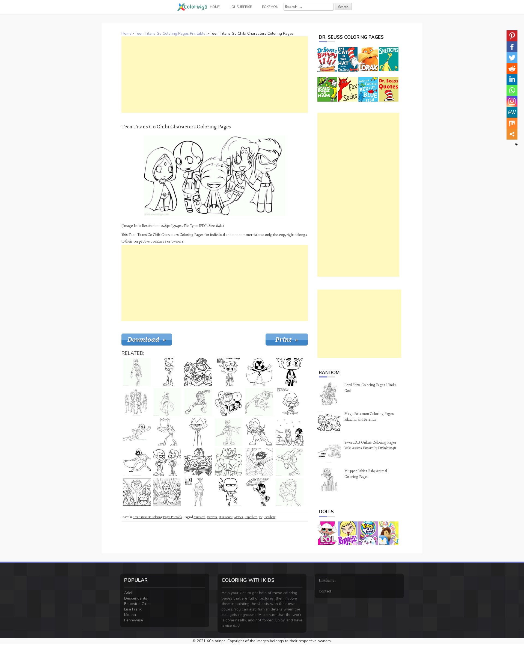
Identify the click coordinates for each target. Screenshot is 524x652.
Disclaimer (327, 580)
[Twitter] (512, 57)
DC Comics (226, 517)
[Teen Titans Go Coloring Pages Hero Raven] (137, 462)
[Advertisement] (214, 74)
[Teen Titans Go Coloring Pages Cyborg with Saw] (228, 402)
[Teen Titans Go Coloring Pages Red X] (259, 432)
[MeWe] (512, 112)
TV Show (269, 517)
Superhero (251, 517)
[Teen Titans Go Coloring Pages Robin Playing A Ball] (259, 492)
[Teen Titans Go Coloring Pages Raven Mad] (259, 372)
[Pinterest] (512, 35)
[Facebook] (512, 46)
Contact (325, 591)
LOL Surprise (241, 7)
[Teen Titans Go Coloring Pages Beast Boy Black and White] (290, 372)
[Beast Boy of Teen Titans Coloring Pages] (228, 372)
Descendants (135, 598)
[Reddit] (512, 68)
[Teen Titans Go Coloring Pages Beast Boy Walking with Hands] (290, 462)
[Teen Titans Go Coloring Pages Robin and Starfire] (290, 432)
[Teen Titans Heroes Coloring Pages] (137, 402)
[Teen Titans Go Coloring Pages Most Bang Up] (198, 372)
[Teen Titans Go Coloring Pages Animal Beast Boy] (259, 402)
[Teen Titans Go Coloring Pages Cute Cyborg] (228, 462)
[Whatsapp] (512, 90)
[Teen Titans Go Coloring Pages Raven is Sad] (198, 432)
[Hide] (516, 144)
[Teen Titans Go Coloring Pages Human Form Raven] (167, 402)
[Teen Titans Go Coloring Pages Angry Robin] (259, 462)
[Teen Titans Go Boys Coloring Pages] (167, 462)
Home (126, 33)
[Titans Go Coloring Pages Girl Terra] (290, 492)
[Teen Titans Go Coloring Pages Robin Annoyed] (228, 492)
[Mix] (512, 123)
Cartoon (212, 517)
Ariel (128, 592)
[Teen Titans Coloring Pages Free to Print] (198, 492)
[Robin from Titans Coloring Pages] (228, 432)
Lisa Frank (133, 609)
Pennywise (133, 620)
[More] (512, 134)
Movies (238, 517)
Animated (199, 517)
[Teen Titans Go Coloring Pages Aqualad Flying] (137, 432)
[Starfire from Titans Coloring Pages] (137, 372)
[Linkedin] (512, 79)
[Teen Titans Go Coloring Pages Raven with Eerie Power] (290, 402)
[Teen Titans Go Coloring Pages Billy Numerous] (167, 432)
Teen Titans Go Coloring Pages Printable (170, 33)
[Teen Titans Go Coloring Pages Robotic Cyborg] (198, 402)
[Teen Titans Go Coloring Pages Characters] (167, 492)
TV (260, 517)
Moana (130, 614)
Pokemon (270, 7)
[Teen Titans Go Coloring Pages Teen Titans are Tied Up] (198, 462)
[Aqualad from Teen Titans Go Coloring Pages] (167, 372)
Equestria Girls (137, 603)
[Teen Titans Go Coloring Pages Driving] (137, 492)
